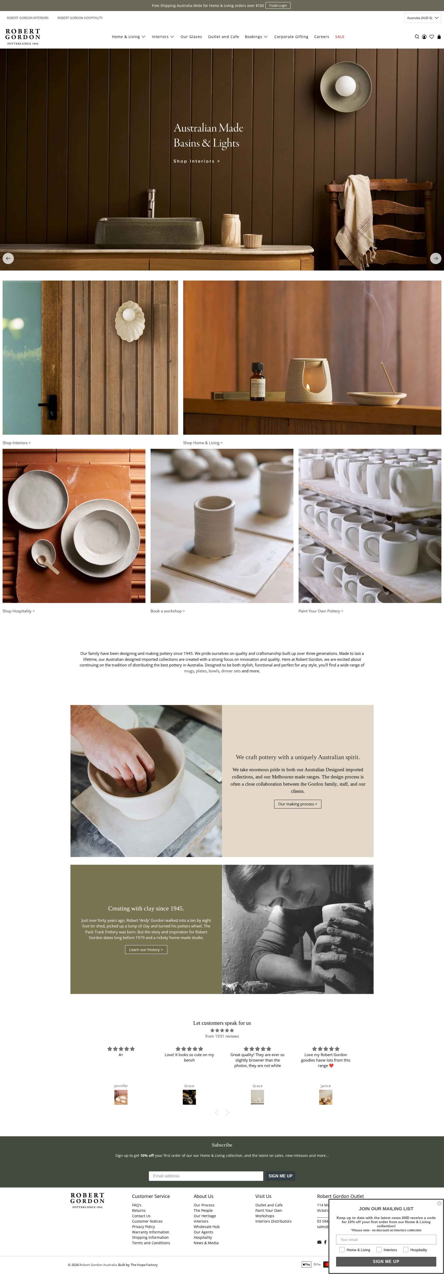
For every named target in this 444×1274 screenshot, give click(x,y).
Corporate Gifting (291, 36)
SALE (340, 36)
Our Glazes (191, 36)
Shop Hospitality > (19, 610)
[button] (218, 1112)
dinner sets (231, 670)
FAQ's (137, 1205)
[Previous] (8, 258)
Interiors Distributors (273, 1221)
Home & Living (126, 36)
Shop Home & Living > (203, 442)
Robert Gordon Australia (98, 1265)
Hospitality (203, 1237)
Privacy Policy (143, 1226)
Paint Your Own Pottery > (321, 610)
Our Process (204, 1205)
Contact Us (141, 1215)
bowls (214, 670)
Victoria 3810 (328, 1210)
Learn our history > (146, 949)
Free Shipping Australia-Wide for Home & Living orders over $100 (208, 5)
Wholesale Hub (207, 1226)
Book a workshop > (168, 610)
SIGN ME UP (281, 1176)
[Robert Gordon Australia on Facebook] (325, 1243)
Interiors (160, 36)
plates (201, 670)
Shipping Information (150, 1237)
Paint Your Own (268, 1210)
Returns (139, 1210)
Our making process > (297, 803)
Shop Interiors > (17, 442)
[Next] (435, 258)
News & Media (206, 1242)
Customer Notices (147, 1221)
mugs (189, 670)
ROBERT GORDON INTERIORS (28, 18)
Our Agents (203, 1232)
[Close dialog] (439, 1203)
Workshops (264, 1215)
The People (203, 1210)
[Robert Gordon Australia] (22, 37)
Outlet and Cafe (223, 36)
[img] (222, 1030)
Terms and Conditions (151, 1242)
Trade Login (278, 5)
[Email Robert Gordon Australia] (319, 1243)
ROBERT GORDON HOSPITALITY (80, 18)
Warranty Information (150, 1232)
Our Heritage (205, 1215)
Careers (321, 36)
